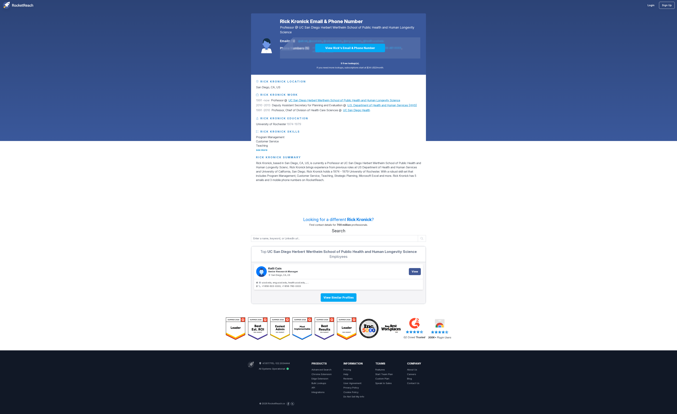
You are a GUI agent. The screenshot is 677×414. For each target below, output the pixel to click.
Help (345, 374)
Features (380, 369)
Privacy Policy (351, 387)
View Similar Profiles (339, 297)
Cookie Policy (350, 392)
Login (651, 5)
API (313, 387)
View (415, 271)
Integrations (318, 392)
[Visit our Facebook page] (288, 404)
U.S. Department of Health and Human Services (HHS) (382, 105)
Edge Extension (320, 378)
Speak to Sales (383, 383)
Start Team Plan (384, 374)
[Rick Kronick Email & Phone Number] (266, 43)
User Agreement (352, 383)
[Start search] (422, 238)
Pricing (347, 369)
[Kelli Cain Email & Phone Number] (261, 271)
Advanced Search (321, 369)
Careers (411, 374)
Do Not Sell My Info (353, 396)
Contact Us (413, 383)
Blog (409, 378)
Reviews (348, 378)
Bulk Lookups (319, 383)
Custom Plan (382, 378)
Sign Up (667, 5)
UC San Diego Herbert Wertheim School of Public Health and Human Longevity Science (344, 100)
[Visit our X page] (292, 404)
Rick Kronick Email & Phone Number (321, 21)
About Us (412, 369)
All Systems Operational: (272, 368)
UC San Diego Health (356, 110)
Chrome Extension (322, 374)
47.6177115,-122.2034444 (276, 363)
